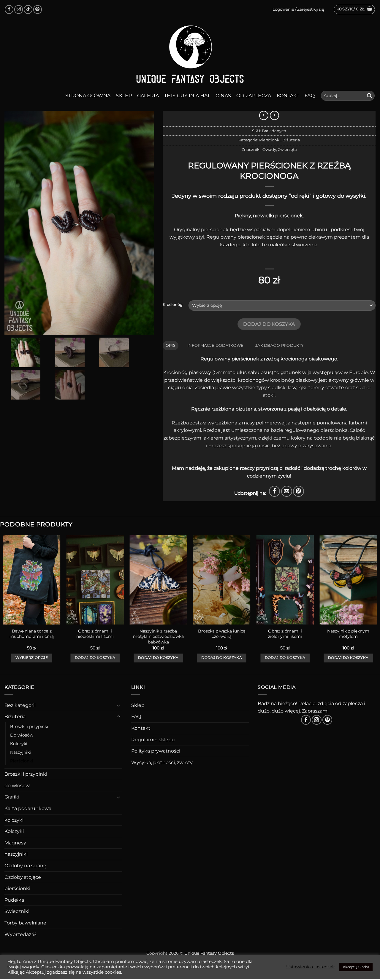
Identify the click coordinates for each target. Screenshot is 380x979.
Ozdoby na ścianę (25, 865)
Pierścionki (270, 140)
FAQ (310, 95)
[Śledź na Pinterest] (37, 9)
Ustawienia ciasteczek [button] (310, 967)
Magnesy (15, 843)
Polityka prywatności (155, 751)
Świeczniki (16, 911)
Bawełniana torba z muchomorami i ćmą (32, 633)
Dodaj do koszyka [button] (95, 658)
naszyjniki (16, 854)
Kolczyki (18, 743)
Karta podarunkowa (27, 808)
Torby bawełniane (25, 923)
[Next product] (263, 115)
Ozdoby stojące (22, 877)
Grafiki (11, 797)
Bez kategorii (20, 705)
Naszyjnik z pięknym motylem (348, 633)
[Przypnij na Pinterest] (298, 491)
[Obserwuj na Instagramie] (18, 9)
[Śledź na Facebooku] (9, 9)
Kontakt (288, 95)
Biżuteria (291, 140)
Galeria (148, 95)
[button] (354, 9)
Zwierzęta (287, 149)
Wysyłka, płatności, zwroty (162, 762)
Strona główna (87, 95)
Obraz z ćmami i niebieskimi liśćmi (95, 633)
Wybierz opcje (31, 658)
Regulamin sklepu (153, 739)
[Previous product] (274, 115)
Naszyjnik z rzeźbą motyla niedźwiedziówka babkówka (158, 636)
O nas (223, 95)
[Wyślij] (369, 96)
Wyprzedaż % (20, 934)
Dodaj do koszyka (269, 324)
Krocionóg (173, 305)
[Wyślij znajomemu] (286, 491)
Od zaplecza (253, 95)
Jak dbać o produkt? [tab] (279, 345)
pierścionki (17, 888)
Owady (269, 149)
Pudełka (14, 900)
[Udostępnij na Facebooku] (274, 491)
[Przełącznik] (118, 705)
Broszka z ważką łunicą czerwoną (222, 633)
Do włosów (21, 735)
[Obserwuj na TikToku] (28, 9)
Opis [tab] (170, 345)
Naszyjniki (20, 752)
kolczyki (13, 820)
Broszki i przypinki (29, 726)
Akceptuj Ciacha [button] (356, 967)
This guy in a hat (187, 95)
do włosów (17, 785)
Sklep (124, 95)
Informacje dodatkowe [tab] (215, 345)
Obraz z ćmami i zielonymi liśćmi (285, 633)
